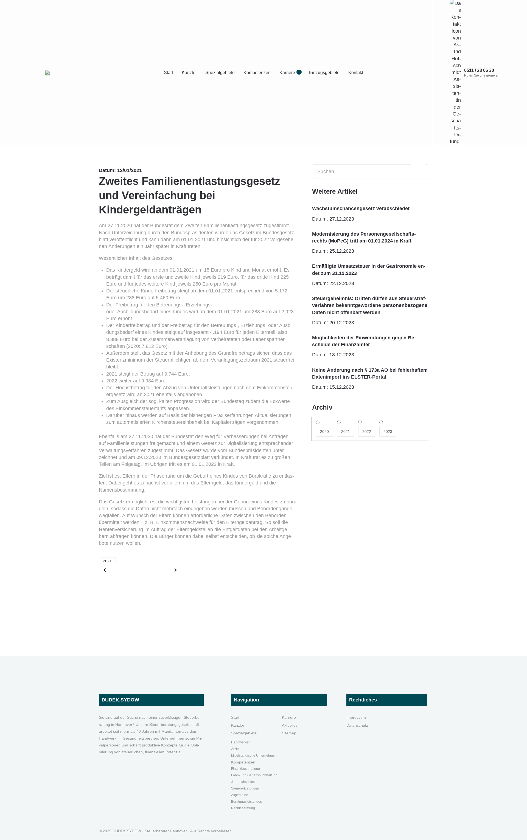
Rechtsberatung (243, 808)
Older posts (121, 570)
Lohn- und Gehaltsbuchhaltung (254, 775)
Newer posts (157, 570)
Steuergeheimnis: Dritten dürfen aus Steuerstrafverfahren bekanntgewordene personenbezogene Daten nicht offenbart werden (369, 305)
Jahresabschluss (243, 782)
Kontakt (355, 72)
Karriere (289, 72)
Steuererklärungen (245, 788)
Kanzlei (189, 72)
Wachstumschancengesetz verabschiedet (361, 208)
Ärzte (235, 749)
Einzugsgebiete (324, 72)
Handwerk (238, 742)
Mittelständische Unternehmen (254, 755)
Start (168, 72)
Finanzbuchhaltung (245, 769)
